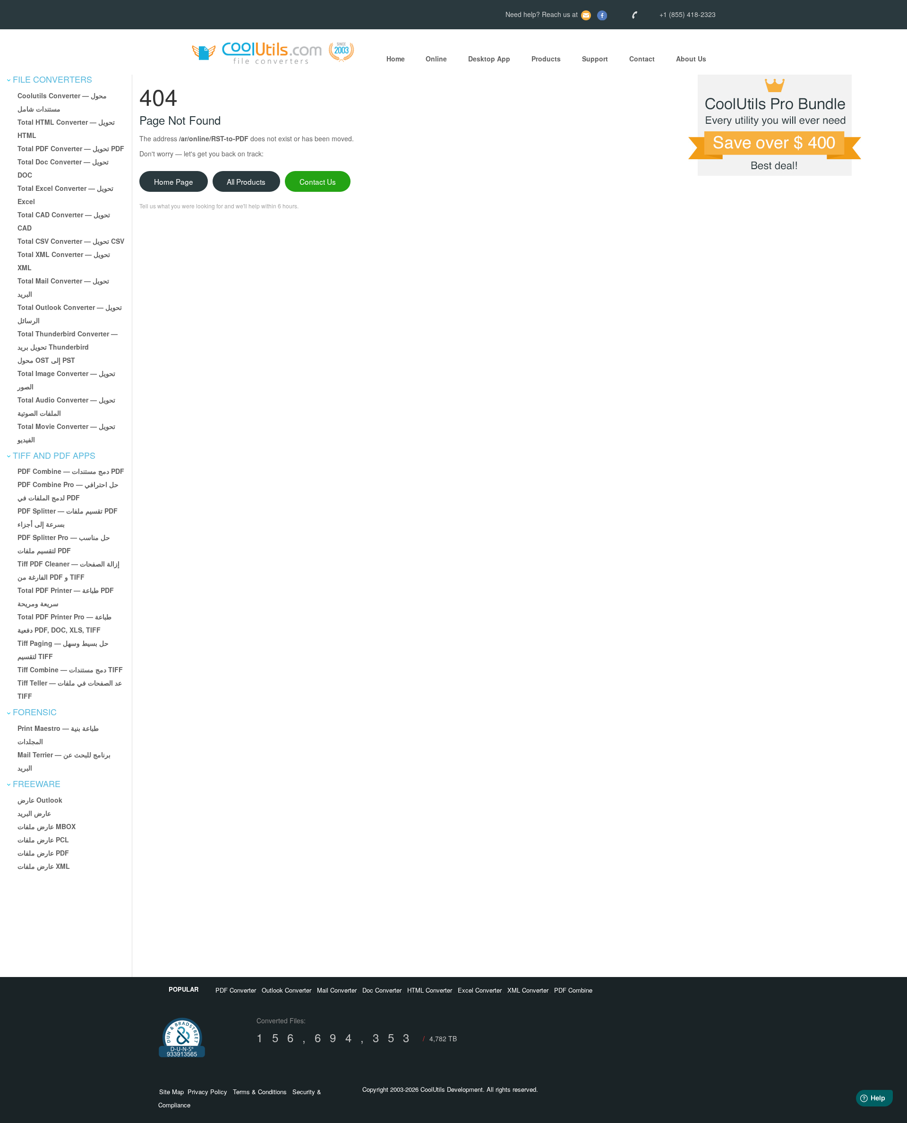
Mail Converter (337, 990)
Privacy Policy (207, 1091)
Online (436, 59)
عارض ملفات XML (43, 866)
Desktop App (489, 59)
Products (546, 59)
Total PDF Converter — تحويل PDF (70, 148)
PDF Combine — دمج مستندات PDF (70, 471)
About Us (691, 59)
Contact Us (317, 181)
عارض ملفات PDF (43, 852)
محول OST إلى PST (46, 360)
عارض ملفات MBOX (46, 826)
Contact (642, 59)
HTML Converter (429, 990)
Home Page (173, 181)
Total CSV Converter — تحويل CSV (70, 241)
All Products (246, 181)
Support (595, 59)
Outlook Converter (286, 990)
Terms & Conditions (260, 1091)
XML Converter (527, 990)
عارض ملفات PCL (43, 839)
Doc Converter (382, 990)
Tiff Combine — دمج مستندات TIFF (70, 669)
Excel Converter (480, 990)
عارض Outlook (39, 800)
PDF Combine (573, 990)
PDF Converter (235, 990)
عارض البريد (34, 813)
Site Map (171, 1091)
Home (395, 59)
